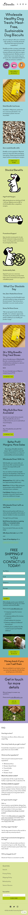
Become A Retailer (14, 72)
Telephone (6, 582)
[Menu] (25, 4)
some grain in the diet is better (12, 819)
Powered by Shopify (18, 910)
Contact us (8, 434)
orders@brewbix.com (16, 608)
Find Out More (14, 161)
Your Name (6, 571)
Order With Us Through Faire (11, 542)
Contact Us (8, 376)
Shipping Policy (7, 877)
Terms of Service (7, 885)
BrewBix (11, 910)
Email (4, 577)
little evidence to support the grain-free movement (13, 817)
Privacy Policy (7, 873)
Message (5, 588)
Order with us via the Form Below (12, 499)
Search (5, 869)
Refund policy (7, 881)
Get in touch (14, 702)
